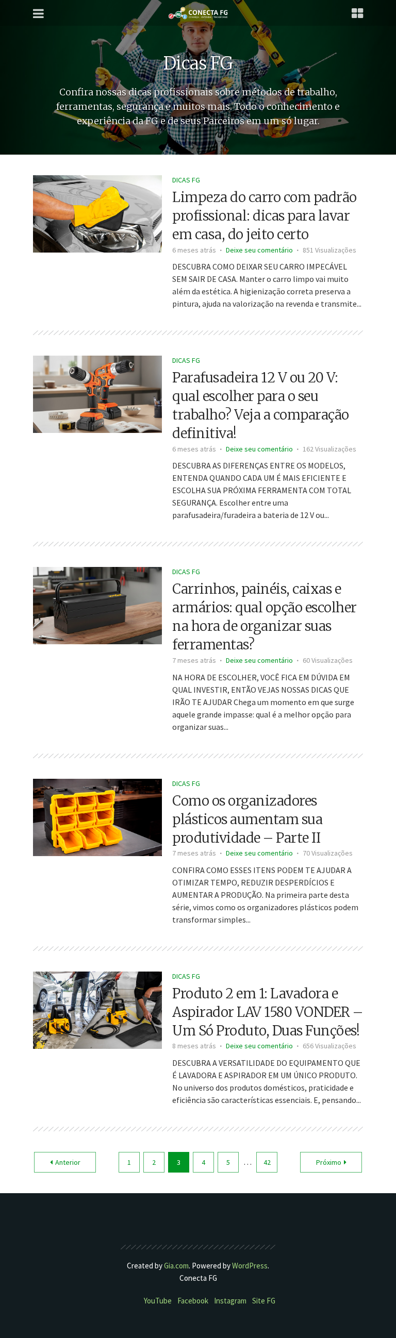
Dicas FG (186, 180)
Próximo (328, 1162)
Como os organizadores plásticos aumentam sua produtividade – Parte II (247, 819)
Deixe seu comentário (259, 250)
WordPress (250, 1265)
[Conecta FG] (198, 13)
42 (267, 1162)
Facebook (192, 1301)
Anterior (67, 1162)
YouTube (158, 1301)
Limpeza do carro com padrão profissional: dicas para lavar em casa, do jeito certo (264, 216)
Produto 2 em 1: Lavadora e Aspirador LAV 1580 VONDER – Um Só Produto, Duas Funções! (267, 1012)
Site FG (263, 1301)
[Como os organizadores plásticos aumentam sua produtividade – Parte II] (97, 816)
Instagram (230, 1301)
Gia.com (176, 1265)
